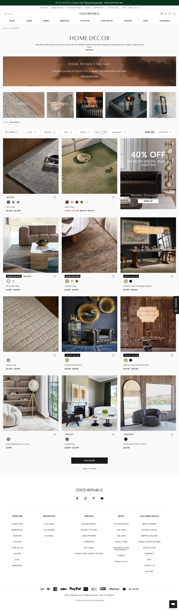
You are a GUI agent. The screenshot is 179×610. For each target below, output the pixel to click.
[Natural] (13, 202)
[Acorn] (8, 281)
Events (87, 7)
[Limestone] (67, 281)
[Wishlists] (170, 14)
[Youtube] (102, 498)
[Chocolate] (77, 202)
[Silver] (67, 439)
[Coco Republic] (89, 13)
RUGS (145, 21)
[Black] (126, 439)
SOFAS (12, 21)
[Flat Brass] (126, 281)
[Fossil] (77, 281)
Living (29, 21)
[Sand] (72, 281)
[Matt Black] (130, 281)
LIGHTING (128, 21)
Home (5, 122)
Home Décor (107, 21)
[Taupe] (18, 202)
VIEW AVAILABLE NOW (89, 76)
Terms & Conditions (106, 595)
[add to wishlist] (55, 197)
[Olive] (82, 202)
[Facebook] (77, 498)
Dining (46, 21)
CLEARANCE (164, 21)
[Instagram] (85, 498)
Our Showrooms (113, 7)
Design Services (57, 7)
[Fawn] (13, 281)
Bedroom (65, 21)
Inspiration (44, 7)
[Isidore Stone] (72, 202)
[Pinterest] (93, 498)
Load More (89, 461)
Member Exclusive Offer (94, 3)
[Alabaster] (8, 439)
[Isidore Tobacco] (67, 202)
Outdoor (85, 21)
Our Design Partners (74, 7)
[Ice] (8, 202)
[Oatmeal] (8, 360)
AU (136, 8)
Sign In (130, 7)
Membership (98, 7)
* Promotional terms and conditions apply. (89, 600)
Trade (124, 7)
